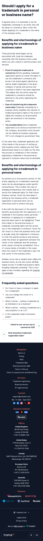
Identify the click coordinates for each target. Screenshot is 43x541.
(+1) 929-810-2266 (21, 448)
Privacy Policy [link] (21, 521)
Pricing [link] (21, 356)
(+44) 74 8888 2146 (21, 435)
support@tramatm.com (21, 396)
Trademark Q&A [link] (22, 363)
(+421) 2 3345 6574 (21, 472)
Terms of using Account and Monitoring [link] (21, 372)
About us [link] (21, 353)
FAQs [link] (22, 359)
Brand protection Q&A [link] (21, 366)
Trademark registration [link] (21, 381)
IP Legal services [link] (21, 388)
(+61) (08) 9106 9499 (21, 486)
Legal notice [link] (21, 518)
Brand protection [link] (21, 384)
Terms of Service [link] (21, 369)
